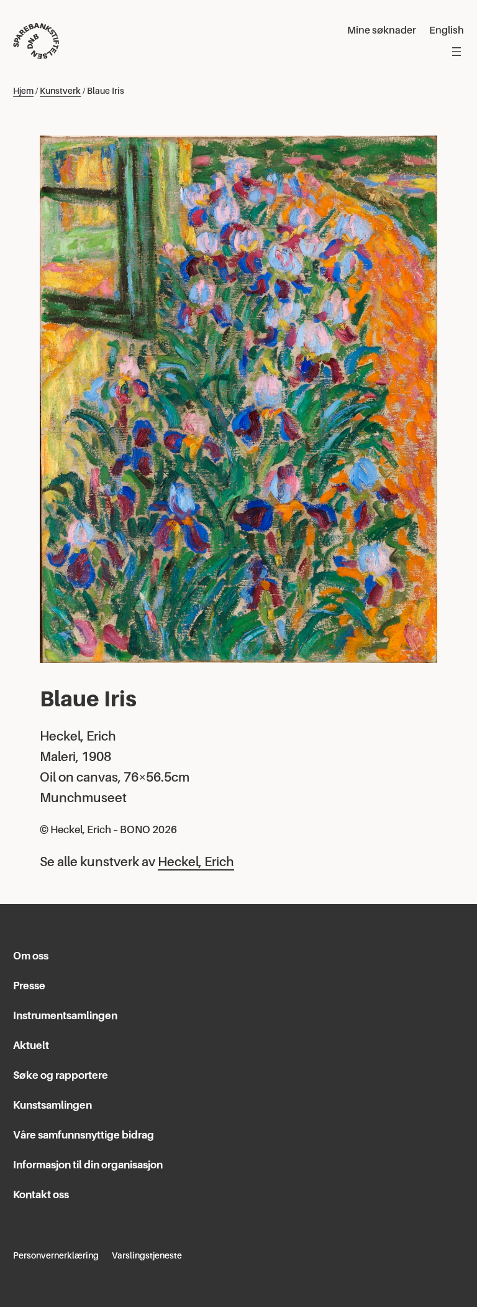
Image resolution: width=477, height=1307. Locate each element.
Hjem (23, 91)
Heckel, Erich (196, 861)
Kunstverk (60, 91)
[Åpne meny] (456, 51)
